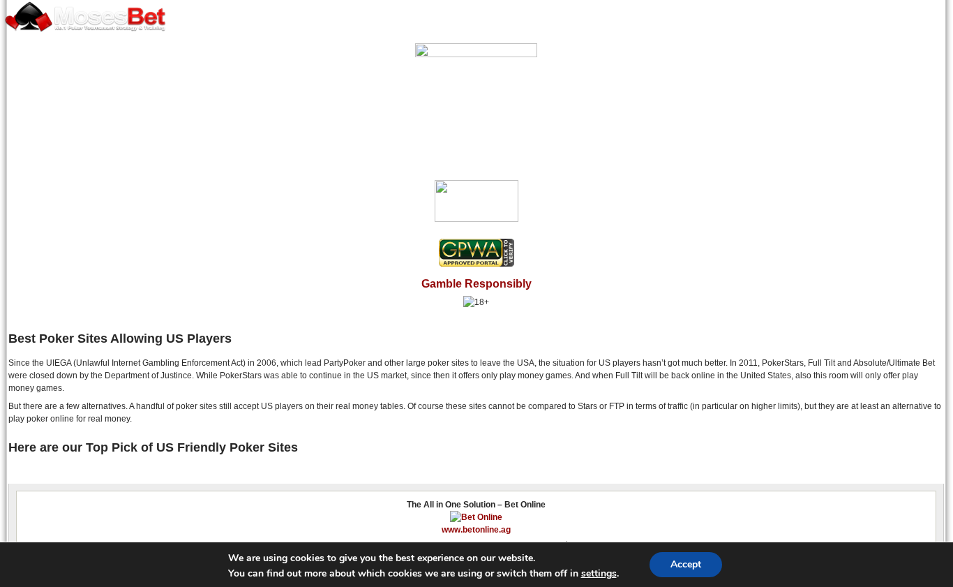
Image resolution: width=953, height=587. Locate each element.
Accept (685, 564)
